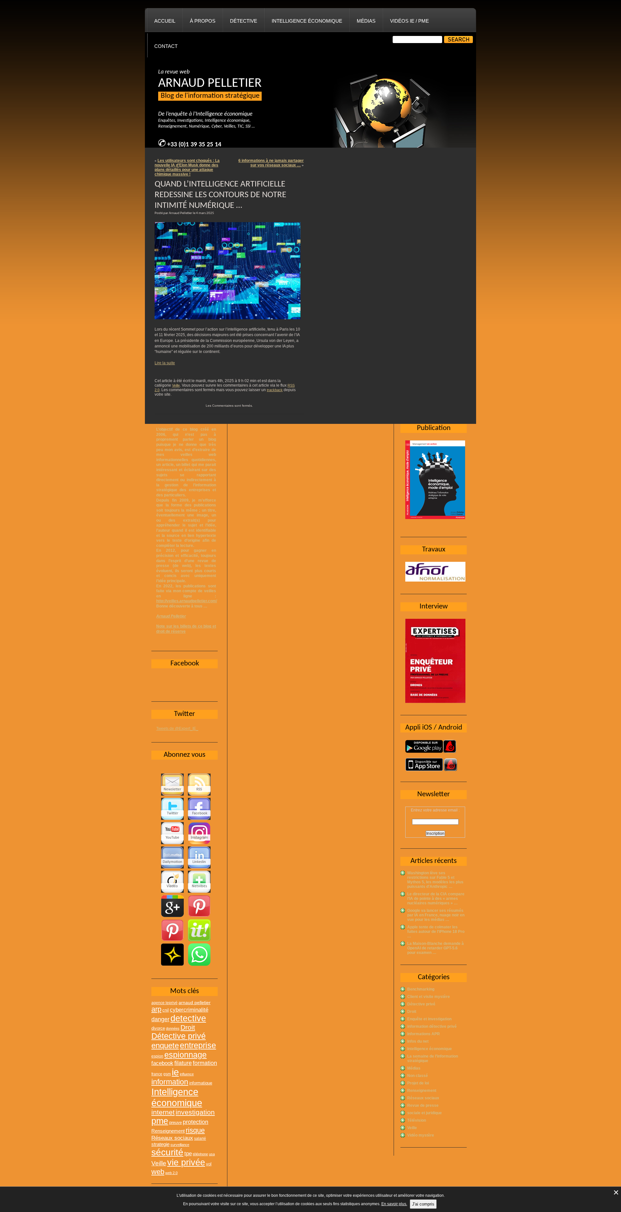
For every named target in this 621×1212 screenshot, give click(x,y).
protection (195, 1121)
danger (160, 1019)
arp (156, 1009)
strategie (160, 1144)
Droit (411, 1011)
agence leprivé (164, 1003)
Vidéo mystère (420, 1135)
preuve (175, 1122)
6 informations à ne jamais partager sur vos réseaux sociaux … (271, 162)
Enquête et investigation (429, 1019)
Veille (176, 385)
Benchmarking (420, 989)
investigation (195, 1112)
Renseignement (421, 1090)
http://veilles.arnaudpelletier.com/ (186, 601)
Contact (166, 46)
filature (183, 1063)
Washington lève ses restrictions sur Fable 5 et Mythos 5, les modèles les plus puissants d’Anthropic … (435, 880)
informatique (200, 1083)
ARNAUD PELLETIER (210, 83)
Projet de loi (418, 1083)
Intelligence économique (307, 21)
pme (159, 1121)
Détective (243, 21)
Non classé (417, 1075)
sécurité (167, 1152)
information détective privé (432, 1026)
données (173, 1028)
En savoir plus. (394, 1204)
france (156, 1074)
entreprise (198, 1045)
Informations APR (423, 1034)
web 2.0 (171, 1173)
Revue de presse (423, 1105)
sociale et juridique (424, 1113)
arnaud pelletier (195, 1002)
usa (212, 1154)
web (157, 1172)
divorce (158, 1028)
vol (209, 1163)
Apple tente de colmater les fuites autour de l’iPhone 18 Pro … (435, 931)
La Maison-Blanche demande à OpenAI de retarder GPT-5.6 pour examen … (435, 948)
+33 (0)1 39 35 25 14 (194, 145)
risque (195, 1130)
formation (205, 1062)
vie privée (186, 1162)
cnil (165, 1010)
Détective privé (421, 1004)
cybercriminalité (189, 1009)
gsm (167, 1074)
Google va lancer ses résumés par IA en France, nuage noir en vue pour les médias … (435, 915)
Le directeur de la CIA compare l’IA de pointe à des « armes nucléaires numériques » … (435, 898)
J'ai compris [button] (423, 1204)
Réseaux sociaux (423, 1098)
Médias (366, 21)
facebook (162, 1063)
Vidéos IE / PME (409, 21)
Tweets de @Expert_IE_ (177, 728)
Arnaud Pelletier (171, 616)
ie (175, 1072)
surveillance (179, 1145)
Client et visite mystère (428, 996)
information (169, 1082)
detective (188, 1018)
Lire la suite (165, 363)
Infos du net (418, 1041)
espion (157, 1056)
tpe (188, 1153)
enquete (165, 1045)
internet (163, 1112)
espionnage (185, 1054)
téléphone (200, 1154)
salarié (200, 1138)
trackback (275, 390)
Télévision (416, 1120)
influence (187, 1074)
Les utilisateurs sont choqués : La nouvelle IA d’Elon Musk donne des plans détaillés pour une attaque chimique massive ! (187, 167)
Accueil (164, 21)
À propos (202, 21)
